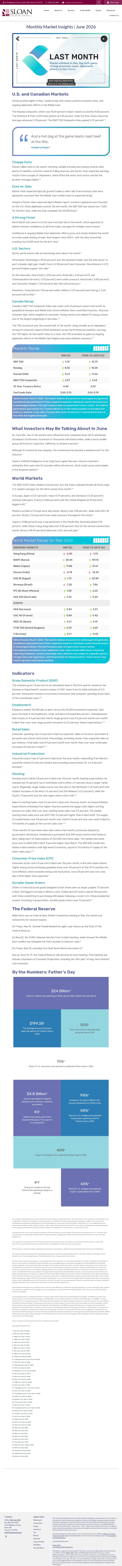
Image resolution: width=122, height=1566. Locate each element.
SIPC (72, 1553)
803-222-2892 (53, 2)
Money (35, 1535)
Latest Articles (38, 1542)
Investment (37, 1523)
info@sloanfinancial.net (73, 2)
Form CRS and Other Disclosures (63, 1547)
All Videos (37, 1545)
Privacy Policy (57, 1545)
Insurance (37, 1529)
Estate (35, 1526)
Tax (34, 1532)
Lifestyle (36, 1539)
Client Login (114, 2)
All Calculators (38, 1548)
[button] (46, 10)
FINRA (67, 1553)
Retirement (37, 1520)
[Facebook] (99, 2)
